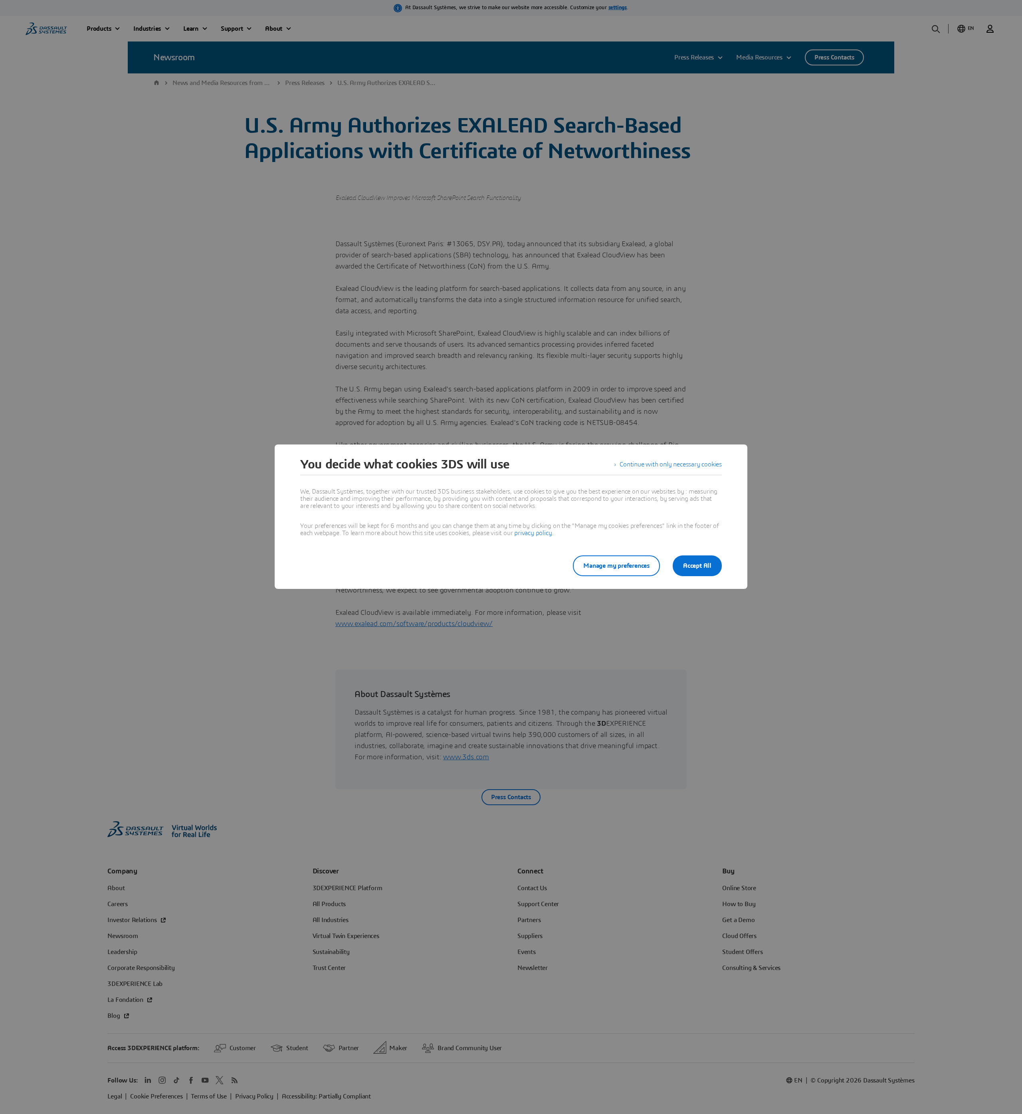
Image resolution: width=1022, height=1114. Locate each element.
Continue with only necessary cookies (671, 464)
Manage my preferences (616, 566)
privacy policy (533, 533)
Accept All (697, 566)
